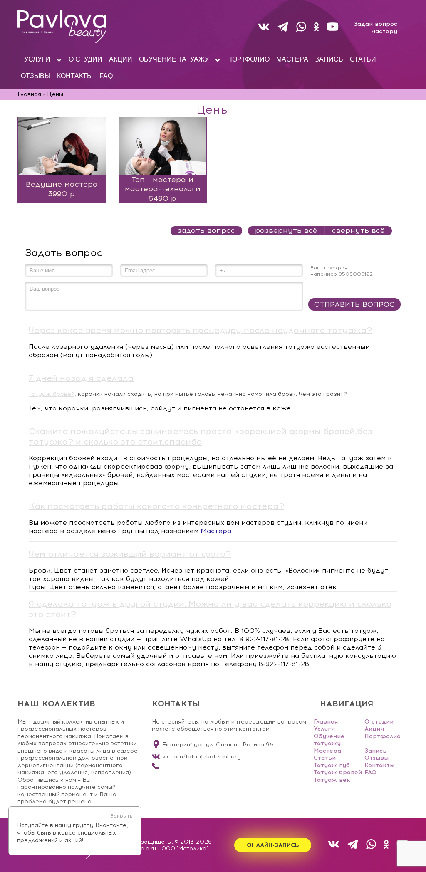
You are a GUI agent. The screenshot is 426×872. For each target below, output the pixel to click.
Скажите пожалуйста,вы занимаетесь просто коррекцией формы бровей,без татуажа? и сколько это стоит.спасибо (200, 436)
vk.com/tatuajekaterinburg (201, 756)
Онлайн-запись (273, 845)
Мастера (216, 531)
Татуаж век (332, 779)
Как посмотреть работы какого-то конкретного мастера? (156, 506)
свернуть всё (358, 230)
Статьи (325, 757)
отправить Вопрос (354, 304)
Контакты (379, 765)
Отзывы (376, 757)
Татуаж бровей (338, 772)
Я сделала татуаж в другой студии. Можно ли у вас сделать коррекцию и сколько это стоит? (210, 609)
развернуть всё (286, 230)
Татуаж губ (332, 765)
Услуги (324, 728)
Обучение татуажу (329, 740)
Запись (375, 750)
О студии (379, 721)
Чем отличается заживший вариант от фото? (130, 554)
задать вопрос (206, 230)
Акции (374, 728)
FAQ (370, 772)
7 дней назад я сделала (81, 378)
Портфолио (382, 736)
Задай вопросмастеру (375, 27)
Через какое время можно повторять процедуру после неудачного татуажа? (200, 330)
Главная (326, 721)
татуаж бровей (51, 394)
